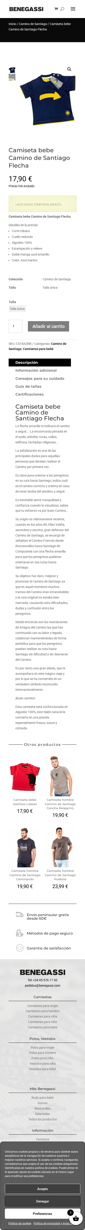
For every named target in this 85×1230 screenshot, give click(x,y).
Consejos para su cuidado (39, 378)
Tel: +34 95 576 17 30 (42, 980)
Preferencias (42, 1214)
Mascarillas (42, 1108)
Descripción (26, 362)
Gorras (42, 1103)
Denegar (42, 1201)
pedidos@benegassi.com (42, 985)
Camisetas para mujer (42, 1006)
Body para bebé (42, 1097)
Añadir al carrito (48, 326)
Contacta (42, 1139)
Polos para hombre (42, 1053)
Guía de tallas (28, 386)
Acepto (42, 1189)
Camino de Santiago (33, 24)
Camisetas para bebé (38, 349)
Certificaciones (29, 394)
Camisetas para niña (42, 1016)
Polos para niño (42, 1058)
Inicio (12, 24)
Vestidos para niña (42, 1063)
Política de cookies (19, 1223)
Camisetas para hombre (42, 1011)
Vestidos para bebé (42, 1069)
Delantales (42, 1114)
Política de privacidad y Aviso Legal (55, 1223)
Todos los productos (42, 1119)
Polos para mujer (42, 1047)
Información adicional (36, 370)
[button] (69, 69)
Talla (12, 302)
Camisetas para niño (42, 1022)
